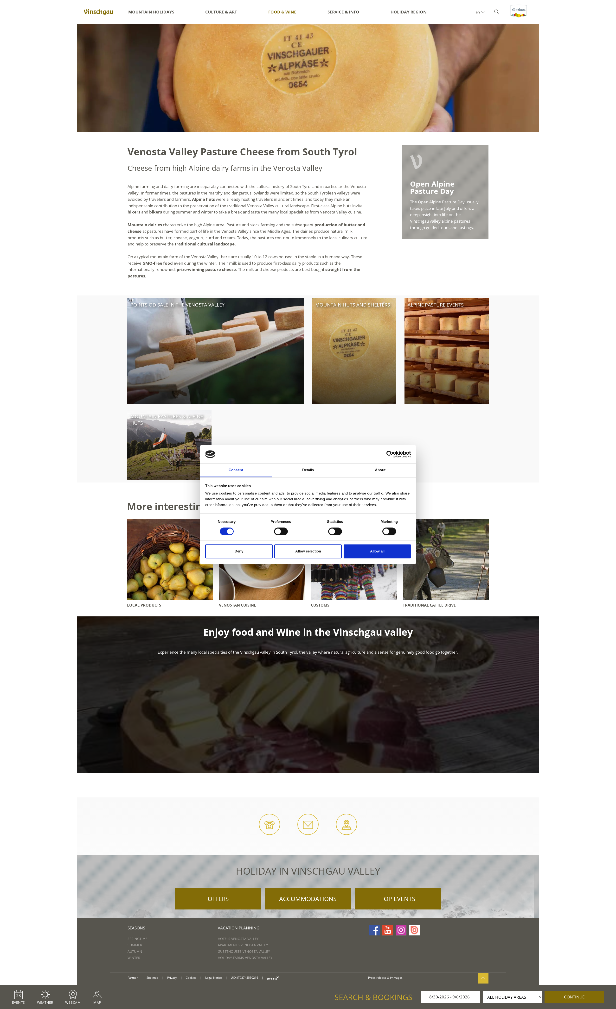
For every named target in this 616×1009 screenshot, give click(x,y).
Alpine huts (203, 199)
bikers (155, 212)
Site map (152, 978)
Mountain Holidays (151, 12)
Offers (218, 899)
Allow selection (308, 551)
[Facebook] (374, 930)
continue (574, 997)
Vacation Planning (238, 928)
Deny (239, 551)
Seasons (136, 928)
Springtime (138, 938)
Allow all (377, 551)
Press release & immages (385, 978)
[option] (308, 78)
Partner (133, 978)
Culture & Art (221, 12)
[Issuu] (414, 930)
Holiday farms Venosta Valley (245, 957)
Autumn (135, 951)
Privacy (172, 978)
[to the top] (483, 978)
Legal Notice (213, 978)
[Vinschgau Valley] (98, 12)
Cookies (191, 978)
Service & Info (343, 12)
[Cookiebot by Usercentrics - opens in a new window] (390, 454)
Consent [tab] (236, 470)
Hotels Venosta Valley (238, 938)
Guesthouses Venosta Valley (244, 951)
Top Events (397, 899)
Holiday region (409, 12)
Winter (134, 957)
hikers (134, 212)
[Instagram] (401, 930)
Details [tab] (308, 470)
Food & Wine (282, 12)
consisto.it (273, 978)
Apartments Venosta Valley (243, 945)
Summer (135, 945)
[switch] (281, 531)
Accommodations (308, 899)
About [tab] (380, 470)
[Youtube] (387, 930)
